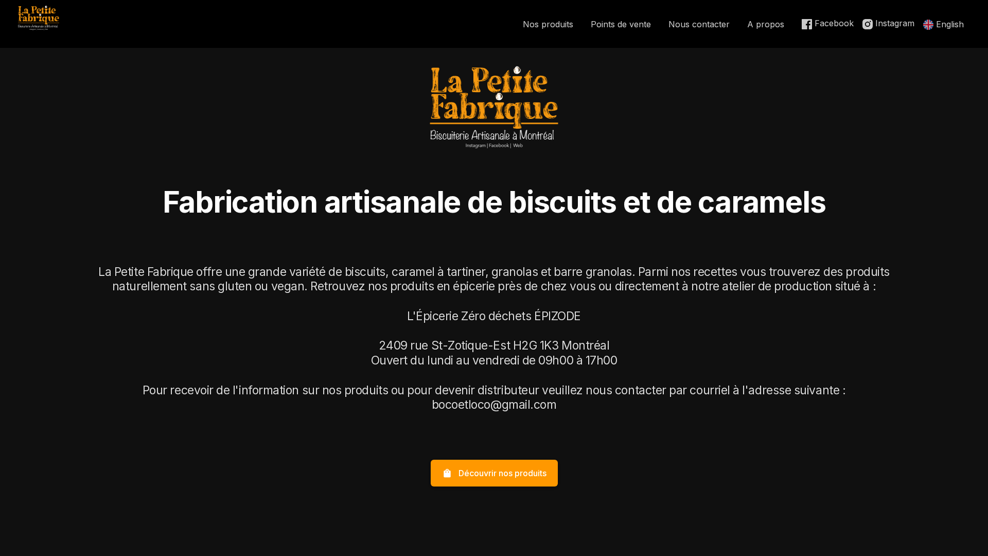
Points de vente (621, 24)
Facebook (833, 23)
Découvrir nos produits (494, 473)
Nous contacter (699, 24)
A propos (765, 24)
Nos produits (548, 24)
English (948, 24)
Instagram (893, 23)
